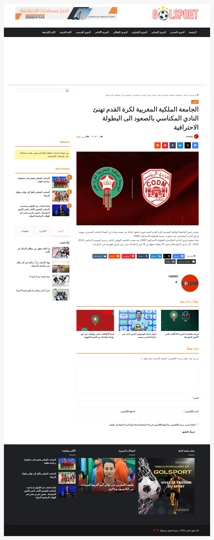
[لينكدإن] (180, 145)
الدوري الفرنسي (83, 32)
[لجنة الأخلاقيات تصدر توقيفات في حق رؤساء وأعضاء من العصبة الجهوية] (95, 320)
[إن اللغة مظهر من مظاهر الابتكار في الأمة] (60, 253)
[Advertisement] (107, 60)
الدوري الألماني (102, 32)
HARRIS (189, 136)
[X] (188, 145)
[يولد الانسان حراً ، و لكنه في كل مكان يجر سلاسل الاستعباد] (60, 267)
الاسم (195, 398)
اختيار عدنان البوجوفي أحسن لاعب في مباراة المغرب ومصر (139, 335)
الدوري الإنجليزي (139, 32)
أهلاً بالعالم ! (64, 242)
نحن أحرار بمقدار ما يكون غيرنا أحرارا (33, 290)
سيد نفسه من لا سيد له (39, 276)
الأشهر (60, 231)
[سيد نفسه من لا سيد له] (60, 281)
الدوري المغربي (177, 32)
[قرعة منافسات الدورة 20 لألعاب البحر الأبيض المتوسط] (180, 320)
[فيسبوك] (195, 145)
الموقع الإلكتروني (127, 411)
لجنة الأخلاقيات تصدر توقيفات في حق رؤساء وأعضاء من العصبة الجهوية (97, 335)
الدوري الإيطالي (120, 32)
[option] (107, 475)
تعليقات (25, 231)
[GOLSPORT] (175, 13)
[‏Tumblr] (173, 145)
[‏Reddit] (157, 145)
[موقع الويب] (176, 282)
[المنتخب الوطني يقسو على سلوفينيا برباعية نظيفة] (60, 182)
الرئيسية (192, 32)
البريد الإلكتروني (191, 411)
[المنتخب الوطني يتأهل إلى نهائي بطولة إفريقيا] (60, 196)
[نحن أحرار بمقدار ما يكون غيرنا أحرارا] (60, 295)
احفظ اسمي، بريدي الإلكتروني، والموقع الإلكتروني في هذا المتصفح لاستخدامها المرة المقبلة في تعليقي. (152, 424)
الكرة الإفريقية (48, 32)
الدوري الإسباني (158, 32)
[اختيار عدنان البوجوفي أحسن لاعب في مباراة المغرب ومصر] (137, 320)
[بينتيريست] (165, 145)
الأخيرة (42, 231)
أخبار (185, 95)
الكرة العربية (65, 32)
